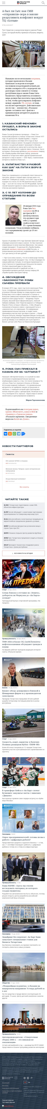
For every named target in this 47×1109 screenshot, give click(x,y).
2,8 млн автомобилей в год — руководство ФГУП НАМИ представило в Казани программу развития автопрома (23, 1042)
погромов (35, 78)
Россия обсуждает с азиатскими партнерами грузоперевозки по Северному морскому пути (23, 513)
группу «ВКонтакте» (14, 412)
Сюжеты (10, 454)
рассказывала (32, 151)
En (29, 1082)
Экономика (6, 834)
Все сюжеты (24, 487)
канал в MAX (30, 412)
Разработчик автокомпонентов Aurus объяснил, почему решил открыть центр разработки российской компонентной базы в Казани (23, 891)
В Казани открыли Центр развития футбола (22, 533)
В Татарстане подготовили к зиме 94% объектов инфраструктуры (20, 506)
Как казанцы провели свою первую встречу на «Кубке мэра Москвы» (22, 795)
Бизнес (5, 688)
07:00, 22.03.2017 (7, 25)
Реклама (5, 1086)
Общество (6, 983)
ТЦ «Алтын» (27, 103)
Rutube (17, 419)
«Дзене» (25, 419)
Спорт (4, 590)
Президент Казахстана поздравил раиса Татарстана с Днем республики (21, 546)
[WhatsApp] (14, 433)
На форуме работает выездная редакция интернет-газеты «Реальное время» (22, 646)
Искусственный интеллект (16, 480)
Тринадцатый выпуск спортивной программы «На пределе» (21, 597)
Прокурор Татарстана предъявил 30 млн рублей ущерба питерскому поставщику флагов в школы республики (21, 696)
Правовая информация (10, 1088)
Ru (25, 1082)
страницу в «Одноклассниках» (19, 414)
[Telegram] (18, 433)
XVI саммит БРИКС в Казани (16, 462)
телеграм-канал (31, 409)
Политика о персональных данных (12, 1091)
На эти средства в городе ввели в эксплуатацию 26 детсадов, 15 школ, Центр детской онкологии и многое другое (23, 992)
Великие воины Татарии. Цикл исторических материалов (23, 471)
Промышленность (9, 639)
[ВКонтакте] (5, 433)
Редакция (5, 1083)
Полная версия (8, 1100)
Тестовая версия (8, 1102)
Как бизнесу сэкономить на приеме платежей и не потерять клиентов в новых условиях (21, 942)
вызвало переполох (17, 249)
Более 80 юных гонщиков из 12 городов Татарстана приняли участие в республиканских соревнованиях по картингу (23, 747)
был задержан (29, 209)
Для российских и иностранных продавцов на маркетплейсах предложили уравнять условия (23, 520)
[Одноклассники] (10, 433)
